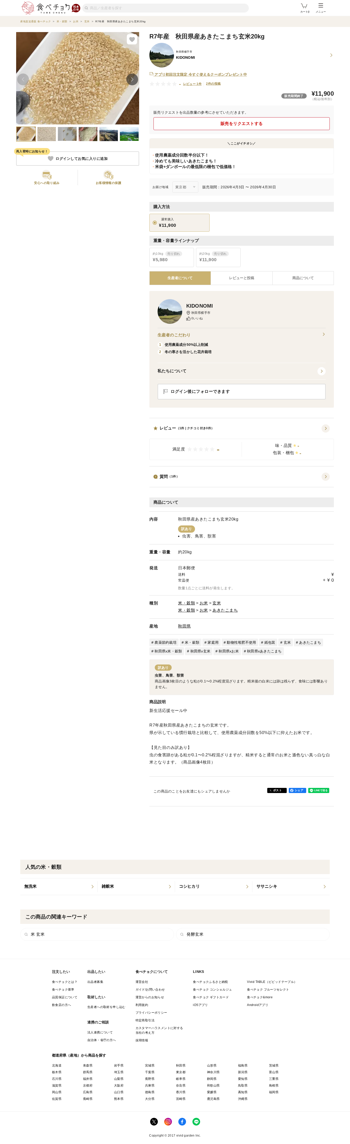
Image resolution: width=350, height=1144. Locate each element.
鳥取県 (243, 1085)
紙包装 (269, 642)
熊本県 (118, 1099)
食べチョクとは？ (64, 982)
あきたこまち (225, 610)
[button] (241, 442)
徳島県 (150, 1092)
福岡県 (274, 1092)
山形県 (212, 1065)
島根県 (274, 1085)
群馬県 (87, 1072)
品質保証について (64, 997)
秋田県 (184, 626)
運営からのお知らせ (150, 997)
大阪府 (118, 1085)
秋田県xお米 (229, 651)
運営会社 (142, 982)
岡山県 (56, 1092)
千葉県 (150, 1072)
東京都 (181, 1072)
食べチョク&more (260, 997)
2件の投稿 (213, 83)
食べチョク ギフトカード (211, 997)
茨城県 (274, 1065)
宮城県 (150, 1065)
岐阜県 (181, 1079)
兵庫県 (150, 1085)
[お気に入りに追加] (132, 39)
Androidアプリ (257, 1005)
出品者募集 (95, 982)
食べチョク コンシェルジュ (212, 989)
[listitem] (59, 886)
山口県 (118, 1092)
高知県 (243, 1092)
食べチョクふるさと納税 (210, 982)
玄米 (216, 603)
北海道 (56, 1065)
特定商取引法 (145, 1020)
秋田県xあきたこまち (264, 651)
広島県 (87, 1092)
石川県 (56, 1079)
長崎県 (87, 1099)
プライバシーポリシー (151, 1012)
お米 (204, 603)
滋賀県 (56, 1085)
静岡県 (212, 1079)
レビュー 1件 (192, 84)
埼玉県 (118, 1072)
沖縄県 (243, 1099)
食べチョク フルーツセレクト (268, 989)
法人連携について (100, 1032)
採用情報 (142, 1040)
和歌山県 (213, 1085)
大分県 (150, 1099)
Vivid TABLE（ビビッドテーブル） (272, 982)
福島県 (243, 1065)
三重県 (274, 1079)
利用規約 (142, 1005)
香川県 (181, 1092)
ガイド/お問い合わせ (150, 989)
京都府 (87, 1085)
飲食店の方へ (61, 1005)
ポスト (277, 790)
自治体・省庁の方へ (101, 1040)
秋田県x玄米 (200, 651)
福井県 (87, 1079)
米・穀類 (186, 603)
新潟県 (243, 1072)
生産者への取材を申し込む (106, 1007)
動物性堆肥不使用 (241, 642)
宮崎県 (181, 1099)
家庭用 (213, 642)
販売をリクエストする (242, 123)
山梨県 (118, 1079)
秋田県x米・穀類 (168, 651)
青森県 (87, 1065)
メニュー (321, 11)
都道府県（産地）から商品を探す (79, 1055)
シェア (299, 790)
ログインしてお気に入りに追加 (82, 159)
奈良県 (181, 1085)
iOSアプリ (200, 1005)
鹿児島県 (213, 1099)
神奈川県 (213, 1072)
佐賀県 (56, 1099)
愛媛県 (212, 1092)
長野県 (150, 1079)
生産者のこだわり (174, 335)
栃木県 (56, 1072)
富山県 (274, 1072)
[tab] (241, 278)
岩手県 (118, 1065)
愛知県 (243, 1079)
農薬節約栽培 (166, 642)
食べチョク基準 (63, 989)
